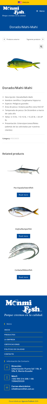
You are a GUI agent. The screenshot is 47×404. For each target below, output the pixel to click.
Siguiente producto (33, 39)
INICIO (7, 330)
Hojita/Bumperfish (23, 229)
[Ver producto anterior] (4, 39)
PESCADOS (15, 138)
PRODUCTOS (9, 334)
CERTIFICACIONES (12, 344)
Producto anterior (13, 39)
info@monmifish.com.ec (22, 389)
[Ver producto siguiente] (43, 39)
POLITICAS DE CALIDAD (14, 349)
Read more (23, 195)
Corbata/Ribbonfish (23, 270)
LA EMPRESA (9, 339)
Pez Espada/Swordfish (23, 187)
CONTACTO (9, 354)
